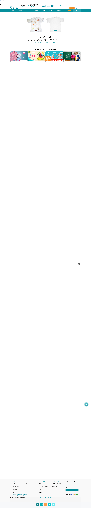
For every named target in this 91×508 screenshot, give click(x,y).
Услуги (14, 483)
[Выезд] (41, 504)
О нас (40, 483)
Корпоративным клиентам (56, 483)
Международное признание (43, 486)
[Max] (60, 8)
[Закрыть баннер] (0, 4)
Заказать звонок (69, 484)
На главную (39, 42)
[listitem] (19, 57)
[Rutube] (56, 8)
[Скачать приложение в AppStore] (15, 495)
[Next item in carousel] (79, 264)
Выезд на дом (15, 489)
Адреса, (67, 496)
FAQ (26, 483)
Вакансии (40, 489)
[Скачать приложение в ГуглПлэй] (47, 6)
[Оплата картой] (68, 494)
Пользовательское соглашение (46, 497)
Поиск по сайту (51, 42)
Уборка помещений (16, 486)
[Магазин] (45, 504)
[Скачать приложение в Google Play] (20, 495)
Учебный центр (54, 486)
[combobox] (14, 6)
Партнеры (40, 492)
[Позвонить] (53, 504)
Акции (14, 492)
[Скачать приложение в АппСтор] (42, 6)
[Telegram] (58, 8)
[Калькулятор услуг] (49, 504)
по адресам (23, 6)
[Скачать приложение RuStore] (53, 6)
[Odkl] (54, 8)
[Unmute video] (45, 2)
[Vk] (52, 8)
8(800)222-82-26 (65, 6)
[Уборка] (37, 504)
